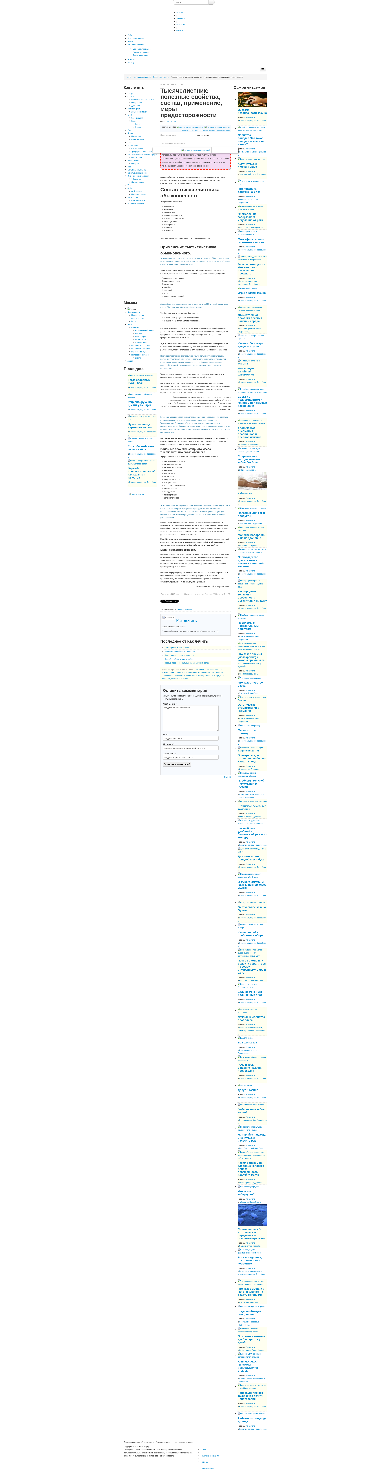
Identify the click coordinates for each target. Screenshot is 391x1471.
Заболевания (137, 117)
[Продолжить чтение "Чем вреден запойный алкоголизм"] (252, 362)
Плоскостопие (141, 342)
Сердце (131, 96)
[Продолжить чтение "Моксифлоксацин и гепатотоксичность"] (252, 232)
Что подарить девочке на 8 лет (249, 190)
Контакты (180, 24)
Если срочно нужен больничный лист (251, 993)
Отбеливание (137, 191)
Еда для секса (247, 1042)
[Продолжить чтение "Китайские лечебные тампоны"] (252, 801)
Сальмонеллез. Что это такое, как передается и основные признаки (251, 1233)
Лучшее (179, 12)
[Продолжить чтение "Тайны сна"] (252, 481)
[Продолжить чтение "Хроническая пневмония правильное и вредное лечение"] (252, 421)
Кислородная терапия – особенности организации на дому (252, 595)
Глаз (130, 142)
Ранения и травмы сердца (142, 99)
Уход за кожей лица (247, 174)
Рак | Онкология (246, 227)
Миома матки (137, 148)
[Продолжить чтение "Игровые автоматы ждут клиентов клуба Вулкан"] (252, 875)
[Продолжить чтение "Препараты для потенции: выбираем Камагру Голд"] (252, 748)
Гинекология (133, 145)
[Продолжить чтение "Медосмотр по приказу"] (249, 725)
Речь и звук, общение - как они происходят (250, 1067)
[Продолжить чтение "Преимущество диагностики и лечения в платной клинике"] (252, 550)
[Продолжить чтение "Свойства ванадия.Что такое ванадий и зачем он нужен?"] (252, 128)
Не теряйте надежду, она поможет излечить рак (252, 1137)
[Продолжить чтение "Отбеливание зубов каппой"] (251, 1104)
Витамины (243, 545)
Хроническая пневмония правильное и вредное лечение (249, 432)
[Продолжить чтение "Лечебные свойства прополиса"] (252, 1010)
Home (128, 77)
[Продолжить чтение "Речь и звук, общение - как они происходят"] (252, 1058)
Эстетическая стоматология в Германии (248, 708)
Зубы (130, 188)
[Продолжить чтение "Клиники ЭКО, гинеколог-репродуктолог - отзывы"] (252, 1355)
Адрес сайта (169, 753)
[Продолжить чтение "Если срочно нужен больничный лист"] (252, 985)
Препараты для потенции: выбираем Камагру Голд (252, 758)
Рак (129, 130)
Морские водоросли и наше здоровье (251, 536)
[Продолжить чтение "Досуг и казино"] (245, 1085)
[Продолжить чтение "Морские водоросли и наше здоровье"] (252, 528)
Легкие (130, 133)
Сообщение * (170, 703)
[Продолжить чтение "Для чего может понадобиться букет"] (252, 850)
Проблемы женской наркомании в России (251, 783)
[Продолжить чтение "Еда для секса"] (245, 1037)
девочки (138, 357)
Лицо (137, 124)
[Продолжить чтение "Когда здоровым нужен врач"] (141, 375)
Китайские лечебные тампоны (252, 807)
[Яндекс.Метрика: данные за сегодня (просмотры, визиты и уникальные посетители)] (137, 494)
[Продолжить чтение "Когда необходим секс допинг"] (252, 1306)
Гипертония (136, 102)
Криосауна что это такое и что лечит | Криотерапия (250, 1396)
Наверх (227, 776)
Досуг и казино (248, 1090)
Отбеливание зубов (247, 1120)
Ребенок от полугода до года (252, 1419)
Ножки (138, 127)
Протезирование (138, 194)
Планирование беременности (252, 1378)
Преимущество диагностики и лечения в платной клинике (251, 561)
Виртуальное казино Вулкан (252, 908)
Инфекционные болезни (138, 175)
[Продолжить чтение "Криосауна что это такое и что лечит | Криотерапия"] (252, 1386)
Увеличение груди (139, 111)
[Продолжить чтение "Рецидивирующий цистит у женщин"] (142, 395)
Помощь (204, 1461)
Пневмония (136, 136)
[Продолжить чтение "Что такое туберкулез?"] (249, 1186)
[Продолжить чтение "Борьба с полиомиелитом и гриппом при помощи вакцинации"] (252, 390)
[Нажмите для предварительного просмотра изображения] (196, 150)
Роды (133, 321)
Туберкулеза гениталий (141, 151)
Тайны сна (245, 493)
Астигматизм (140, 339)
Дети (130, 324)
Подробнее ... (244, 202)
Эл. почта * (168, 743)
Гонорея (135, 163)
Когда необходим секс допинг (249, 1312)
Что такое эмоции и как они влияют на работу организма (251, 1292)
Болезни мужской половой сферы (142, 154)
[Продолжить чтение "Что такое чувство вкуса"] (249, 677)
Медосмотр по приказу (247, 731)
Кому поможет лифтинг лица (247, 164)
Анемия (138, 333)
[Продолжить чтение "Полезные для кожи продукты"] (252, 507)
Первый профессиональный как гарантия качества (141, 472)
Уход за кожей (245, 523)
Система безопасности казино (252, 111)
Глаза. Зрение (245, 1182)
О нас (203, 1449)
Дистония (135, 105)
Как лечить (171, 121)
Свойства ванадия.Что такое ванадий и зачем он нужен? (251, 139)
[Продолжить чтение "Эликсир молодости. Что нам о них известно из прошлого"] (252, 257)
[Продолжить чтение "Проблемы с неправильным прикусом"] (252, 616)
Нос (129, 166)
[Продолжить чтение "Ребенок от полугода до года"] (251, 1413)
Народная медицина (142, 77)
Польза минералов (247, 151)
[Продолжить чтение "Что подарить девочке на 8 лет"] (252, 182)
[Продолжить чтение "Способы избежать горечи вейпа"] (142, 439)
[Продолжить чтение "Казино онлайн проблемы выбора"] (252, 925)
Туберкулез (136, 179)
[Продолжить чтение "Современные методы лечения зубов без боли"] (252, 449)
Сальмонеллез (137, 182)
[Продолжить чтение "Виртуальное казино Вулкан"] (251, 902)
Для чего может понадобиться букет (252, 857)
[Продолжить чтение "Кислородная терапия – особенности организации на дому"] (252, 583)
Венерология (133, 160)
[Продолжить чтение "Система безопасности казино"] (252, 99)
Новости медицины (137, 387)
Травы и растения (161, 77)
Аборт (130, 360)
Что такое (243, 693)
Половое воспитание (140, 354)
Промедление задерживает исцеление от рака (250, 217)
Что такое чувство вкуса (250, 683)
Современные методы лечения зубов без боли (249, 459)
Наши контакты (207, 1468)
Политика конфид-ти (210, 1455)
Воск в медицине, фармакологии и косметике (250, 1260)
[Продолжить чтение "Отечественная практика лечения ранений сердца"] (252, 308)
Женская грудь (134, 108)
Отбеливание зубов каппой (251, 1110)
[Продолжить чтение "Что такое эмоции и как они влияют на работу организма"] (252, 1282)
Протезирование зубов (249, 636)
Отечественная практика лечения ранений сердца (250, 318)
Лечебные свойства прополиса (251, 1018)
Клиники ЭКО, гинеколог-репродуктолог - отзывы (249, 1365)
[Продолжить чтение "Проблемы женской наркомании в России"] (252, 774)
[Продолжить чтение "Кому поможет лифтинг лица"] (251, 158)
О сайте (179, 30)
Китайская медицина (137, 169)
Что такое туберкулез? (246, 1192)
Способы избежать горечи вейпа (141, 447)
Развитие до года (138, 351)
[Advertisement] (140, 252)
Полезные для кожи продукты (251, 514)
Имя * (166, 734)
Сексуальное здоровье (137, 172)
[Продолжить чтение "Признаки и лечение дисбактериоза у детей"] (252, 1329)
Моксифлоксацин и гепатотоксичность (251, 240)
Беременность (134, 312)
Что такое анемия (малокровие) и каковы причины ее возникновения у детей (251, 660)
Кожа (130, 114)
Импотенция (136, 157)
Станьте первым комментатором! (215, 130)
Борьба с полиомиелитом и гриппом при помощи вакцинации (252, 401)
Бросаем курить (138, 200)
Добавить (180, 18)
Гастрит (131, 93)
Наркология (133, 197)
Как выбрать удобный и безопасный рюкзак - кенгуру (252, 832)
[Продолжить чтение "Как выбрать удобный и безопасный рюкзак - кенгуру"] (252, 821)
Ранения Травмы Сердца (250, 328)
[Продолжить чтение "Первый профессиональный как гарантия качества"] (142, 462)
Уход (133, 121)
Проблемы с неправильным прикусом (248, 626)
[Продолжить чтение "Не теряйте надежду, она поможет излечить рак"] (252, 1128)
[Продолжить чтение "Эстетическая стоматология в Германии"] (252, 698)
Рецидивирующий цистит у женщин (140, 403)
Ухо (129, 185)
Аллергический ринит (144, 330)
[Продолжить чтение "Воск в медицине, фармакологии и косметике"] (252, 1251)
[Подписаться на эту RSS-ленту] (155, 490)
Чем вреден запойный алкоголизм (246, 371)
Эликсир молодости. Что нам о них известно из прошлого (252, 268)
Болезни (135, 327)
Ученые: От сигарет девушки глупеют (251, 344)
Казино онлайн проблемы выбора (250, 933)
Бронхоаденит (137, 139)
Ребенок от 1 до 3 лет (140, 348)
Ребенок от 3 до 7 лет (140, 345)
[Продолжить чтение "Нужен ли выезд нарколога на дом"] (142, 417)
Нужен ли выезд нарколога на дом (140, 425)
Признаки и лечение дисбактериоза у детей (251, 1339)
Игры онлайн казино (252, 293)
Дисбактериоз (141, 336)
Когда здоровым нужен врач (139, 381)
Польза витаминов (136, 203)
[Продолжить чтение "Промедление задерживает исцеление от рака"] (252, 207)
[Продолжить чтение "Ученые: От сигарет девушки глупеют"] (252, 336)
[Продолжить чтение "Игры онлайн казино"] (248, 288)
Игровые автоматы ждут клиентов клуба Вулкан (252, 884)
